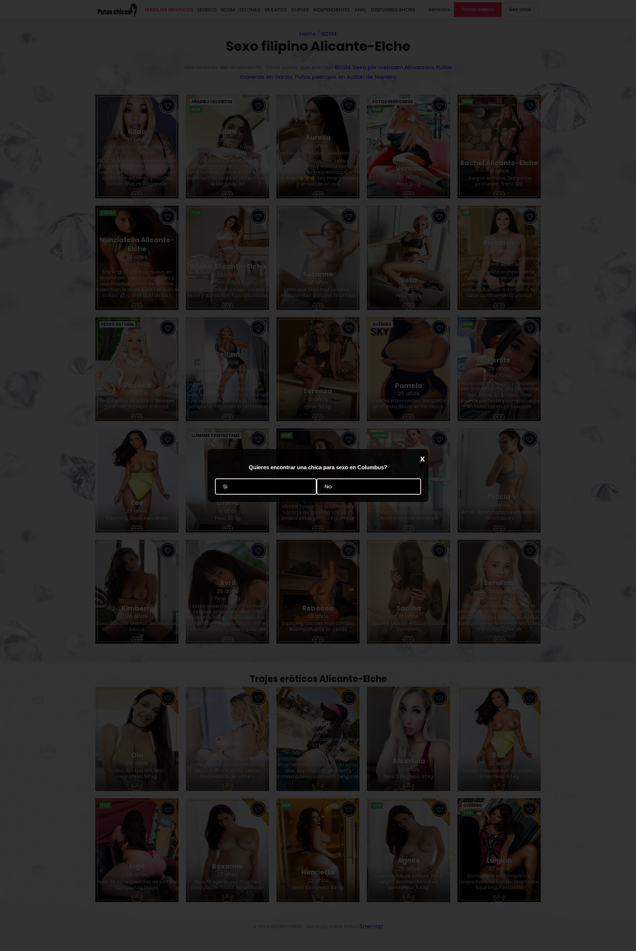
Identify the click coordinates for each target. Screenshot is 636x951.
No (328, 486)
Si (225, 486)
